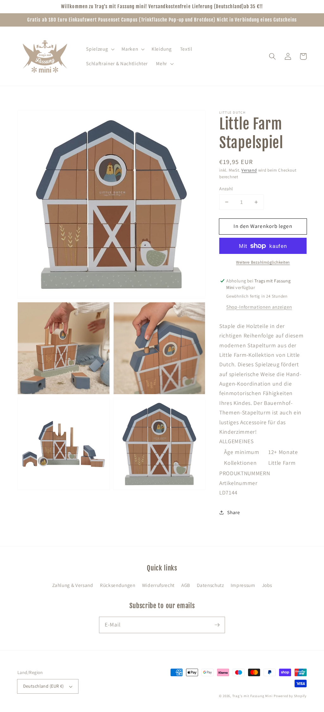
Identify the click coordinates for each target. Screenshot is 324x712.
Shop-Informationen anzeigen (259, 307)
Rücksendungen (117, 585)
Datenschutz (210, 585)
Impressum (243, 585)
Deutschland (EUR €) (43, 686)
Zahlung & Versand (72, 585)
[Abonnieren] (217, 624)
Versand (249, 170)
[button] (99, 49)
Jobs (267, 585)
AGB (185, 585)
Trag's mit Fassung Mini (252, 696)
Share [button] (233, 512)
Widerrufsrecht (158, 585)
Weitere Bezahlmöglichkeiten (263, 262)
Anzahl (226, 189)
